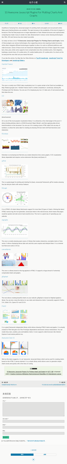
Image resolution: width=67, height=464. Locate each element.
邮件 (47, 23)
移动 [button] (22, 454)
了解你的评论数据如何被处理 (36, 441)
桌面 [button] (45, 454)
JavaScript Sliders (19, 60)
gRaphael (5, 277)
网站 (4, 431)
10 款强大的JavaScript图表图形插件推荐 (53, 384)
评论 (4, 401)
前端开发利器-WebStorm (10, 384)
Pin (34, 23)
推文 (21, 23)
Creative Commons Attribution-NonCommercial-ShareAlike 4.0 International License (35, 374)
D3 (3, 96)
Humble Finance (7, 64)
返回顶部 (34, 450)
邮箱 (4, 425)
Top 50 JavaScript (42, 58)
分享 (7, 23)
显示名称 (5, 419)
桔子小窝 (50, 372)
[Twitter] (33, 459)
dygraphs (5, 220)
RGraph (4, 188)
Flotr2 (4, 306)
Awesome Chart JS (8, 338)
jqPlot (4, 161)
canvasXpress (6, 249)
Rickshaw (5, 134)
